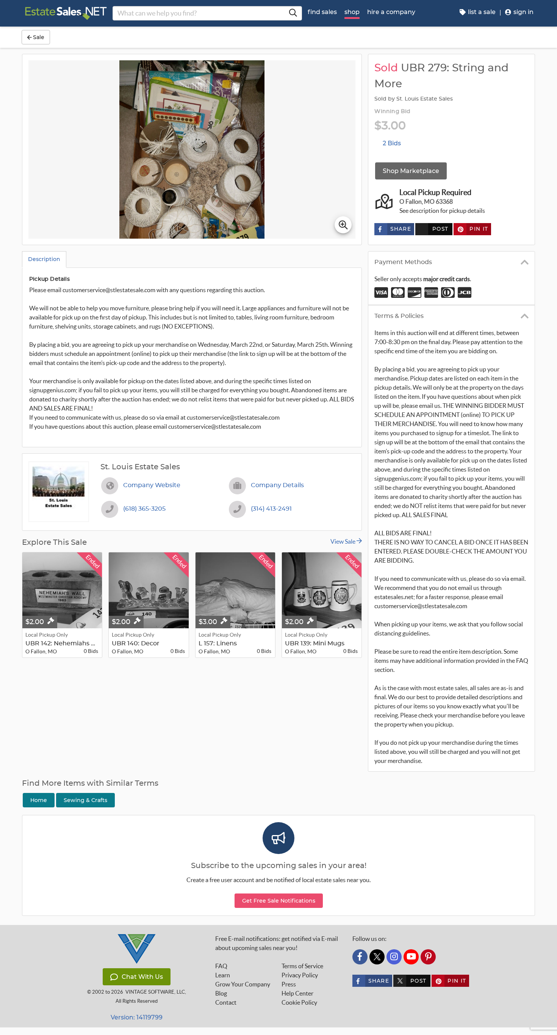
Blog (221, 993)
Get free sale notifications (278, 900)
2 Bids (392, 143)
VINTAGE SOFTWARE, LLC (155, 992)
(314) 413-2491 (271, 509)
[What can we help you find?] (293, 13)
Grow (242, 984)
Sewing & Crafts (85, 800)
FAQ (221, 966)
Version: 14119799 (137, 1017)
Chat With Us (142, 976)
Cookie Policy (299, 1002)
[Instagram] (394, 956)
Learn (222, 975)
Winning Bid (392, 111)
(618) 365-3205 (144, 509)
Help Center (297, 993)
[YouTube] (411, 956)
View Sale (343, 541)
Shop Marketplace (411, 171)
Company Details (277, 485)
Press (289, 984)
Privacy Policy (300, 975)
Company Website (151, 485)
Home (38, 800)
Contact (225, 1002)
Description (44, 259)
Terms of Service (302, 966)
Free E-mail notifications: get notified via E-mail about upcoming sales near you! (276, 943)
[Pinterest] (428, 956)
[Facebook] (360, 956)
